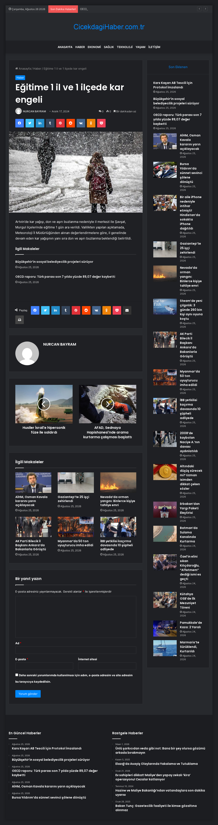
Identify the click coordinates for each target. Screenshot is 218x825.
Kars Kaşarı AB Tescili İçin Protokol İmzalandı (172, 85)
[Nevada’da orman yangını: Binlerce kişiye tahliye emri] (118, 482)
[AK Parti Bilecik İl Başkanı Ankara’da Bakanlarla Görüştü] (33, 527)
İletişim (154, 47)
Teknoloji (125, 47)
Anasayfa (65, 47)
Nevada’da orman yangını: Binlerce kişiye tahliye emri (117, 501)
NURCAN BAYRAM (34, 111)
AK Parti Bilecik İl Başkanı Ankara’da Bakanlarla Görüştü (30, 545)
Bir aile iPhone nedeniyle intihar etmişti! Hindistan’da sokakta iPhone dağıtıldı (191, 213)
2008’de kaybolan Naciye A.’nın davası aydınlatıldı (190, 442)
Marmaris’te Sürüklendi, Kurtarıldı (189, 646)
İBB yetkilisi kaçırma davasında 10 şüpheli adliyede (116, 545)
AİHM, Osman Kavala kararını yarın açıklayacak (31, 501)
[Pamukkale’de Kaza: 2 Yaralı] (165, 629)
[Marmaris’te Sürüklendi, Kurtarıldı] (165, 648)
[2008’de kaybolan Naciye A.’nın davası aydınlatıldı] (165, 439)
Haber (80, 47)
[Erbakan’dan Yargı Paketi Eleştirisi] (165, 510)
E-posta (21, 659)
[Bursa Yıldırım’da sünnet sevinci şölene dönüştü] (165, 170)
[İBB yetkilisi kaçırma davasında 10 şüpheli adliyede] (118, 527)
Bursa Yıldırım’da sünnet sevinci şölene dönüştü (191, 173)
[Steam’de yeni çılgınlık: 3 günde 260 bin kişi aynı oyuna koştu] (165, 307)
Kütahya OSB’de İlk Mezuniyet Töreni (188, 601)
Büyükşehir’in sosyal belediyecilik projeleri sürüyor (54, 262)
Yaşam (140, 47)
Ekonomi (94, 47)
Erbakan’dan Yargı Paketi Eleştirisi (190, 508)
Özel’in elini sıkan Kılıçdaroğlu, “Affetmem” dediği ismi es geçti (190, 567)
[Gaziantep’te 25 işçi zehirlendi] (76, 482)
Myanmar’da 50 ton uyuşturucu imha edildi (75, 543)
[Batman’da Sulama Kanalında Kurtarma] (165, 534)
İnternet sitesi (87, 659)
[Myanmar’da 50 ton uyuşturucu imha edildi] (76, 527)
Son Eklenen (178, 67)
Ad (18, 643)
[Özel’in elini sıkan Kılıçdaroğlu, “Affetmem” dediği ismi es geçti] (165, 562)
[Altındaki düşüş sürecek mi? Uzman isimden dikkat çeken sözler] (165, 472)
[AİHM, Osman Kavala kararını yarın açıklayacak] (33, 482)
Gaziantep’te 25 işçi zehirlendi (73, 499)
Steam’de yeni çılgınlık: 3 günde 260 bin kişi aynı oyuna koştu (191, 310)
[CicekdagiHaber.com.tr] (109, 27)
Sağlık (109, 47)
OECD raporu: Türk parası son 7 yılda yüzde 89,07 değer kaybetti (123, 9)
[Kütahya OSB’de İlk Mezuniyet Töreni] (165, 600)
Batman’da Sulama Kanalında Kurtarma (189, 534)
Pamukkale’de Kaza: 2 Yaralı (191, 625)
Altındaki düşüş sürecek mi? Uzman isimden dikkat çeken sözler (191, 477)
